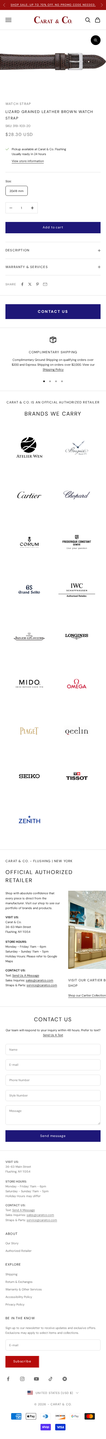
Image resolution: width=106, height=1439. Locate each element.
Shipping (11, 1274)
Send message (53, 1136)
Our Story (11, 1243)
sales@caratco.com (39, 980)
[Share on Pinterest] (37, 284)
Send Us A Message (25, 975)
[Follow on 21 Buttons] (64, 1379)
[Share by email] (45, 284)
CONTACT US (53, 311)
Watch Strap (18, 104)
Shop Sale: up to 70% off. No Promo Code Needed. (53, 4)
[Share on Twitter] (30, 284)
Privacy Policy (14, 1304)
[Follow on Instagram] (22, 1379)
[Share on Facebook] (22, 284)
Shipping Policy (53, 369)
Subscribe (22, 1361)
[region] (53, 354)
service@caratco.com (42, 985)
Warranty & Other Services (23, 1289)
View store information (28, 161)
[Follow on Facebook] (8, 1379)
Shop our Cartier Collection (87, 995)
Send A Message (23, 1210)
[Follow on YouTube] (36, 1379)
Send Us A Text (53, 1035)
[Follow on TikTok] (50, 1379)
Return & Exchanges (19, 1282)
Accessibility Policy (18, 1297)
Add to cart (53, 227)
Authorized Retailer (18, 1251)
